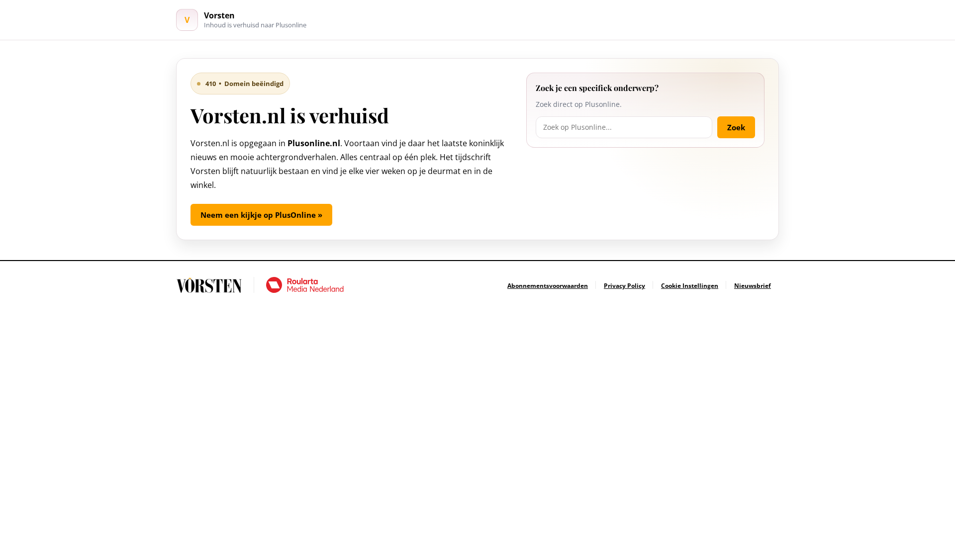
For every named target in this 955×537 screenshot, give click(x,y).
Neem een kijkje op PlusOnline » (261, 215)
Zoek (736, 127)
